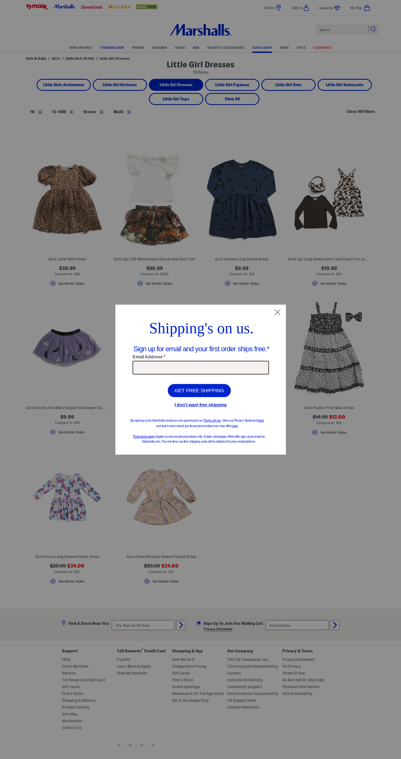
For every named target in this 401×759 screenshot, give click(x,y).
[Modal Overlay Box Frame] (200, 380)
